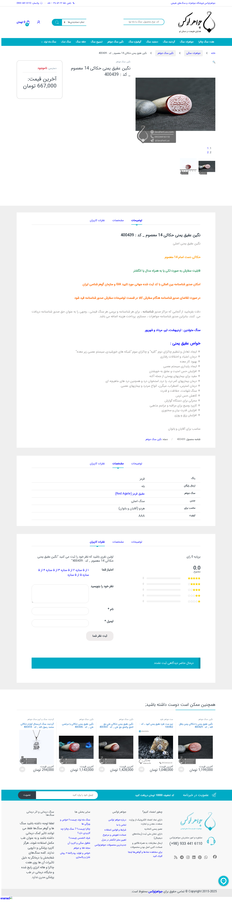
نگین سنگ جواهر (115, 42)
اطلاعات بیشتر (181, 769)
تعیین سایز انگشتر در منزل (114, 840)
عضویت (27, 795)
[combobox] (143, 22)
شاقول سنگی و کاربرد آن (79, 843)
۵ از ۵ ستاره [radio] (75, 575)
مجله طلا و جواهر (82, 848)
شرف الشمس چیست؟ (79, 838)
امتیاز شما (107, 570)
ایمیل (109, 621)
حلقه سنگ (81, 42)
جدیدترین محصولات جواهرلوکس (110, 845)
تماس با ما (121, 825)
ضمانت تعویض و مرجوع (114, 835)
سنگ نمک (66, 42)
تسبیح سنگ (96, 42)
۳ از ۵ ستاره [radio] (53, 570)
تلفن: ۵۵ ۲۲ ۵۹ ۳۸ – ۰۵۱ (59, 3)
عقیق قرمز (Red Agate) (130, 493)
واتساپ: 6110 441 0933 (28, 3)
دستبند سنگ (152, 42)
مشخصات (118, 220)
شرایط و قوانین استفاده (115, 830)
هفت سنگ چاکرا (206, 42)
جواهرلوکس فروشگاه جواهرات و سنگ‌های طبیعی (193, 3)
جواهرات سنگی (193, 53)
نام (110, 609)
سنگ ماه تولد (50, 42)
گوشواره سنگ (135, 42)
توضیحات (136, 220)
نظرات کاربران (97, 220)
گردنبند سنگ (169, 42)
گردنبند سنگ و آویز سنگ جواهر (40, 719)
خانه (213, 53)
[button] (213, 62)
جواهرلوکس (155, 891)
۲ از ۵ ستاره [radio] (68, 570)
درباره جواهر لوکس (117, 820)
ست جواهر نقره (166, 719)
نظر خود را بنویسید (102, 586)
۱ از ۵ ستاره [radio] (82, 570)
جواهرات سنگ (187, 42)
